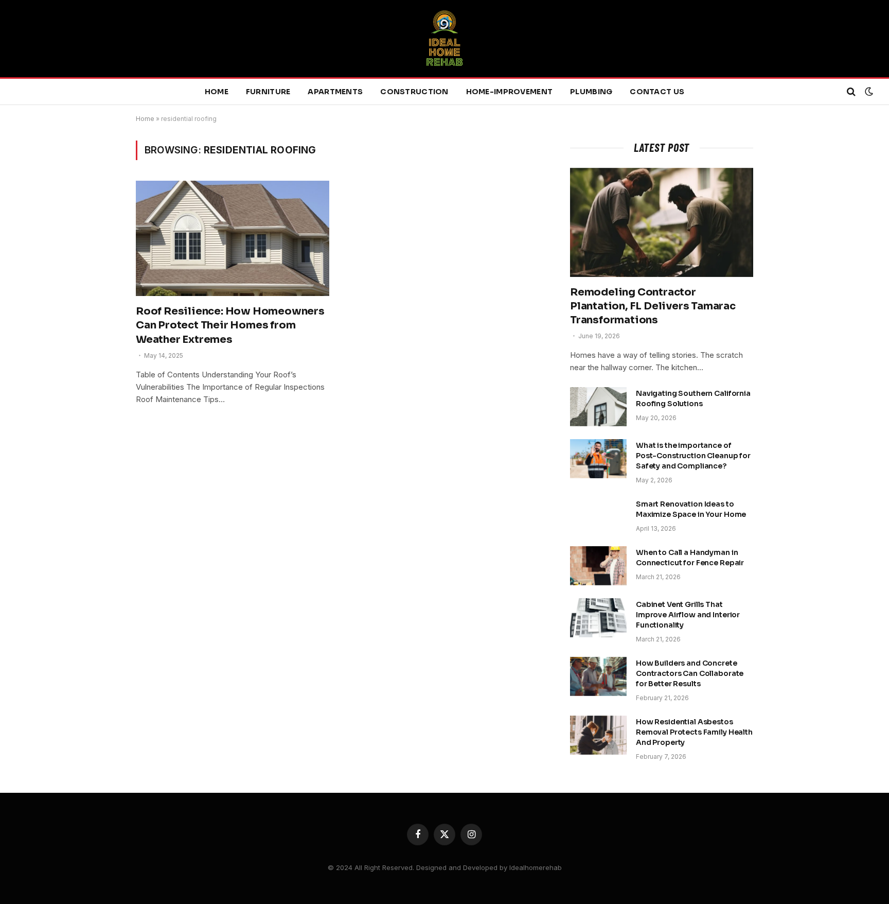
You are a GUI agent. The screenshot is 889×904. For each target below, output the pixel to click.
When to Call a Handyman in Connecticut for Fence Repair (690, 557)
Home (145, 119)
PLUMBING (591, 91)
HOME (216, 91)
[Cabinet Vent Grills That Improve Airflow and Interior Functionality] (598, 617)
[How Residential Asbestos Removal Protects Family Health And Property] (598, 735)
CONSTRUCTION (414, 91)
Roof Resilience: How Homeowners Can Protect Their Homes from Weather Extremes (230, 325)
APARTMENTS (335, 91)
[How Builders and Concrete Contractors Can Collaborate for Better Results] (598, 676)
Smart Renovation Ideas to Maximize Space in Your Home (691, 509)
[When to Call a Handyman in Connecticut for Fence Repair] (598, 565)
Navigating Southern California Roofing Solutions (693, 398)
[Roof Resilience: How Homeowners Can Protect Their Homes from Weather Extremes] (232, 238)
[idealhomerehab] (444, 38)
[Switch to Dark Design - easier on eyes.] (868, 91)
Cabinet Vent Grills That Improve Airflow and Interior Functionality (688, 615)
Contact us (657, 91)
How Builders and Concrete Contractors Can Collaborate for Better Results (689, 673)
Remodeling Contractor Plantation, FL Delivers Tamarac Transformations (653, 306)
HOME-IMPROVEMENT (509, 91)
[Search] (851, 91)
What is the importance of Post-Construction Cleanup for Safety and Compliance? (693, 456)
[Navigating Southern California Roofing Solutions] (598, 406)
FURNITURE (268, 91)
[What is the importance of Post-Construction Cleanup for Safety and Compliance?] (598, 458)
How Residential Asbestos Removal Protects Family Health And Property (694, 732)
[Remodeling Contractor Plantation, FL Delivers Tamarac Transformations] (661, 222)
